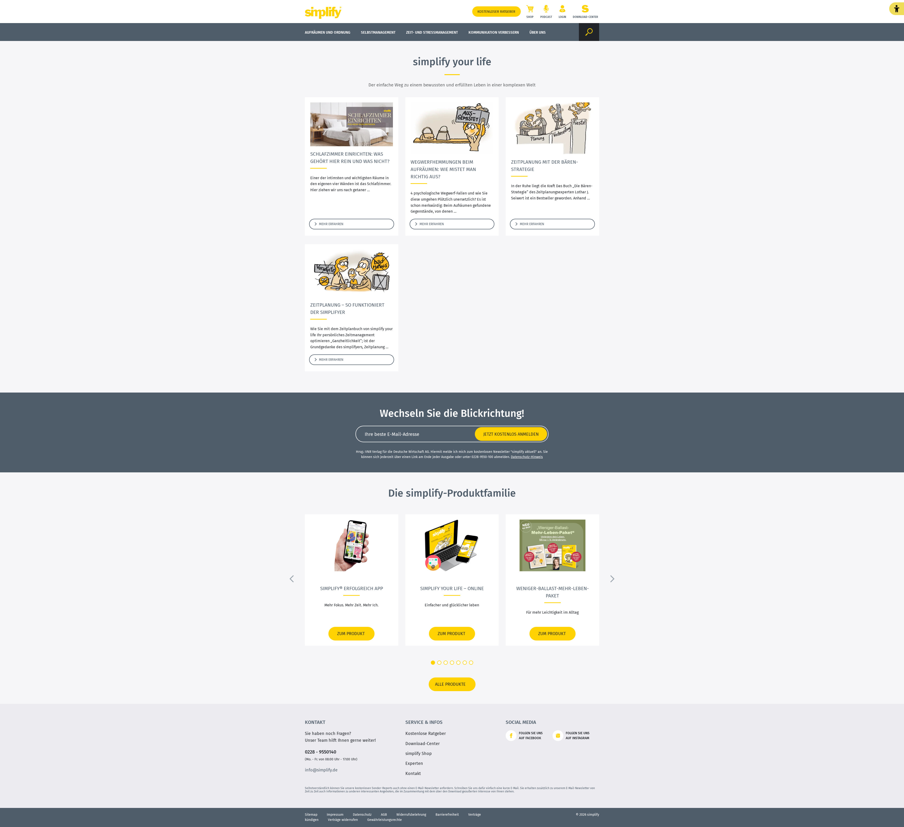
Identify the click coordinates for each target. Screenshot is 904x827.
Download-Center (585, 17)
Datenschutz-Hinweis (527, 457)
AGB (384, 815)
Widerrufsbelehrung (411, 815)
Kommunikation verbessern (493, 32)
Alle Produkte (450, 684)
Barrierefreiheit (447, 815)
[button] (896, 8)
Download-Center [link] (422, 743)
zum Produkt (350, 633)
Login (562, 17)
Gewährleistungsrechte (384, 820)
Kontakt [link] (413, 773)
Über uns (537, 32)
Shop (529, 17)
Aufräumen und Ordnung (327, 32)
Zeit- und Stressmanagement (432, 32)
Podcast (546, 17)
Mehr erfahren (329, 224)
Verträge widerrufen (343, 820)
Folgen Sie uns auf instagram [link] (577, 735)
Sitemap (311, 815)
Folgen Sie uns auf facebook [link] (531, 735)
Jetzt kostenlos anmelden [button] (511, 434)
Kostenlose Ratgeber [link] (425, 733)
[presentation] (291, 578)
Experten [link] (414, 763)
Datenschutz (362, 815)
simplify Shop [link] (418, 753)
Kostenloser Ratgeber (496, 12)
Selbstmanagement (378, 32)
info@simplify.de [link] (321, 770)
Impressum (335, 815)
